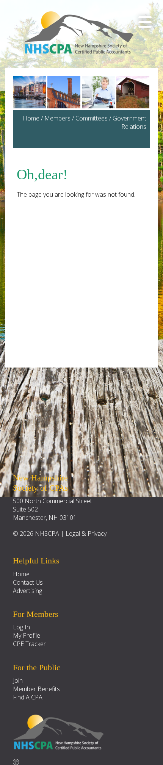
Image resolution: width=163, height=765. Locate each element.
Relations (133, 126)
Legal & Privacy (86, 533)
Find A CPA (27, 697)
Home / (33, 118)
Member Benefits (36, 689)
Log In (21, 627)
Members (57, 118)
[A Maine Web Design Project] (16, 760)
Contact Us (28, 582)
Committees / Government (110, 118)
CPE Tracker (29, 644)
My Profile (26, 635)
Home (21, 574)
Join (18, 680)
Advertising (27, 591)
